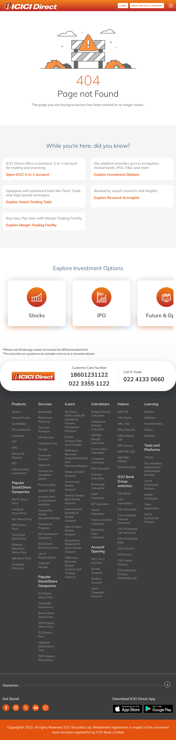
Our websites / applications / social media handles (153, 469)
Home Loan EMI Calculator (101, 521)
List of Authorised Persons (151, 484)
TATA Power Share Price (46, 624)
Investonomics (153, 423)
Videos (148, 429)
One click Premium (44, 429)
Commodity (19, 423)
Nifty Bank (124, 417)
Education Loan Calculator (98, 533)
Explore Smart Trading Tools (29, 202)
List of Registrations (46, 555)
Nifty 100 (124, 423)
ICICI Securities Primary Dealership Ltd (127, 574)
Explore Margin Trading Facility (31, 225)
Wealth (43, 449)
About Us (44, 465)
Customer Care (48, 443)
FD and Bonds (21, 429)
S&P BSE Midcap (123, 459)
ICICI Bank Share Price (45, 595)
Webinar (149, 417)
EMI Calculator (100, 468)
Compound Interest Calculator (98, 425)
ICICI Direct (125, 554)
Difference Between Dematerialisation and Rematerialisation (75, 458)
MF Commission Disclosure (48, 535)
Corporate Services (44, 457)
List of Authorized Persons (151, 518)
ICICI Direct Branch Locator (48, 545)
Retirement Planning (45, 419)
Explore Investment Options (116, 174)
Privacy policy (47, 484)
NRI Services (46, 437)
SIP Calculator (100, 504)
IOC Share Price (22, 519)
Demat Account (96, 570)
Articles (149, 411)
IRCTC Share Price (20, 501)
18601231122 (89, 374)
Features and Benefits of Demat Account (73, 514)
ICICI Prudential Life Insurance (128, 530)
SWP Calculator (98, 496)
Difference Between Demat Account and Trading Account (73, 567)
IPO (14, 463)
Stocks (16, 411)
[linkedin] (35, 707)
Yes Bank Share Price (19, 511)
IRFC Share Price (19, 526)
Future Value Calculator (99, 450)
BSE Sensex (125, 445)
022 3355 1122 (89, 383)
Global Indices (126, 467)
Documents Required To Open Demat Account (73, 546)
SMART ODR (46, 490)
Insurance (18, 435)
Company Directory (18, 566)
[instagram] (15, 707)
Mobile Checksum (151, 496)
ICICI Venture (126, 548)
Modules (149, 435)
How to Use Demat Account (72, 485)
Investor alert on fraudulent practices (47, 500)
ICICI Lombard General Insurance (127, 519)
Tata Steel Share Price (19, 536)
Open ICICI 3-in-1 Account (27, 174)
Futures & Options (18, 455)
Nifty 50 (123, 411)
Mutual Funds (21, 417)
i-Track (148, 457)
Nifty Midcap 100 (126, 437)
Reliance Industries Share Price (19, 548)
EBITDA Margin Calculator (98, 439)
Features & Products (45, 526)
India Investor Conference (20, 471)
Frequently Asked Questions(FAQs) (48, 514)
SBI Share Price (21, 558)
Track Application (151, 506)
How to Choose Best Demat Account (74, 499)
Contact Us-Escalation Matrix (46, 474)
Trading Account (96, 580)
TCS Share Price (45, 634)
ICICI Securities (127, 509)
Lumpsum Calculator (98, 460)
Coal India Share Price (45, 605)
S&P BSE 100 (126, 451)
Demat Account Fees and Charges (73, 440)
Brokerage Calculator (98, 486)
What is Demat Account (74, 473)
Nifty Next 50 (126, 429)
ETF (14, 441)
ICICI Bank (124, 493)
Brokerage (45, 411)
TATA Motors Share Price (46, 658)
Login (123, 5)
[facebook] (6, 707)
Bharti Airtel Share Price (46, 615)
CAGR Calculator (98, 511)
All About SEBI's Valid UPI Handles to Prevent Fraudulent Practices (75, 421)
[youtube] (45, 707)
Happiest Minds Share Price (46, 646)
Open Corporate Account (97, 592)
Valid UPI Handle (44, 565)
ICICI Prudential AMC (128, 540)
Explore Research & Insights (117, 197)
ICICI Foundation (125, 501)
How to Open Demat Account (73, 530)
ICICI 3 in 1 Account (98, 560)
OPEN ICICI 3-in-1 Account (147, 5)
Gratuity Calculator (98, 476)
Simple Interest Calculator (100, 413)
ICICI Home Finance (125, 562)
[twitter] (25, 707)
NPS (14, 447)
